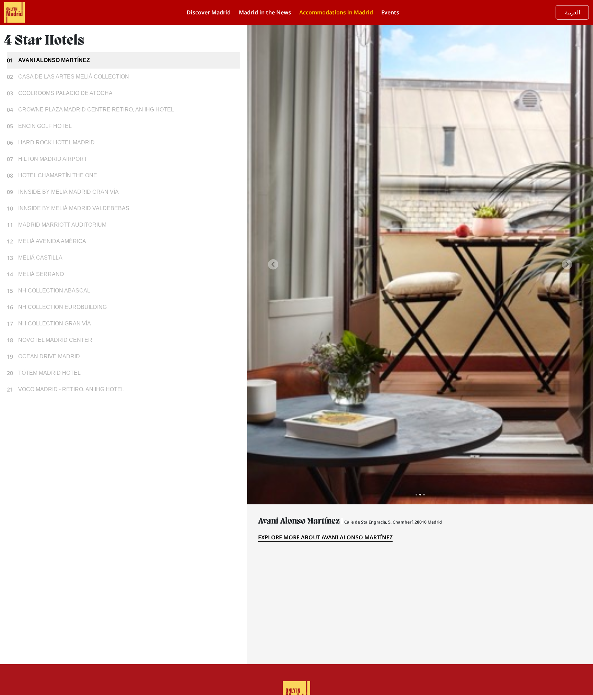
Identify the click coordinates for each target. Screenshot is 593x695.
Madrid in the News (265, 12)
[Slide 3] (424, 494)
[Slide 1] (416, 494)
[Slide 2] (420, 494)
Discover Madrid (209, 12)
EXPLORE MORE (325, 537)
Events (390, 12)
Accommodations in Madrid (336, 12)
